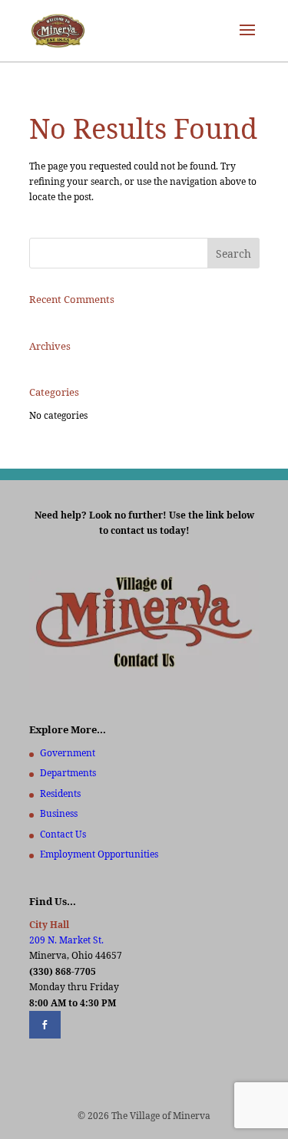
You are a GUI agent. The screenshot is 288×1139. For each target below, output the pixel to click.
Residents (60, 793)
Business (59, 813)
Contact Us (63, 834)
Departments (68, 772)
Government (67, 752)
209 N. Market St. (66, 939)
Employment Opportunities (99, 854)
